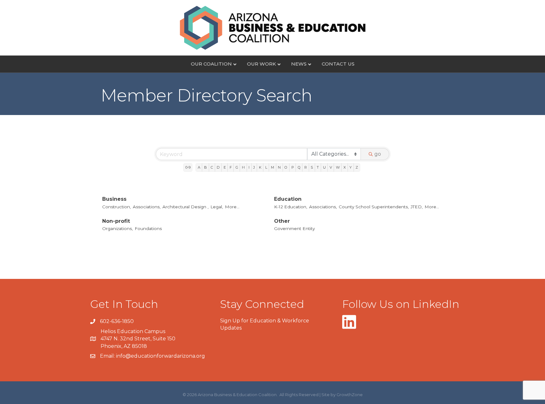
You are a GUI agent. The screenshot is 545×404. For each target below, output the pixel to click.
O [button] (285, 167)
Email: (108, 356)
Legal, (216, 206)
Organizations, (117, 228)
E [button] (225, 167)
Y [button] (350, 167)
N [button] (279, 167)
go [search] (377, 154)
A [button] (199, 167)
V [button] (331, 167)
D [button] (218, 167)
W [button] (338, 167)
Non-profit (116, 221)
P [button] (292, 167)
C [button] (212, 167)
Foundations (148, 228)
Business (114, 199)
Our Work (261, 64)
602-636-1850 (117, 321)
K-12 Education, (290, 206)
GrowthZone (350, 394)
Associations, (147, 206)
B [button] (205, 167)
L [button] (266, 167)
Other (282, 221)
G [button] (237, 167)
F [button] (231, 167)
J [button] (254, 167)
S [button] (312, 167)
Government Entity (294, 228)
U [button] (324, 167)
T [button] (318, 167)
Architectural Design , (185, 206)
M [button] (272, 167)
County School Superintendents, (374, 206)
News (299, 64)
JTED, (417, 206)
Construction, (116, 206)
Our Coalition (211, 64)
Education (288, 199)
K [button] (260, 167)
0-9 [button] (187, 167)
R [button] (305, 167)
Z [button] (356, 167)
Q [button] (299, 167)
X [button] (344, 167)
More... (232, 206)
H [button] (243, 167)
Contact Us (338, 64)
